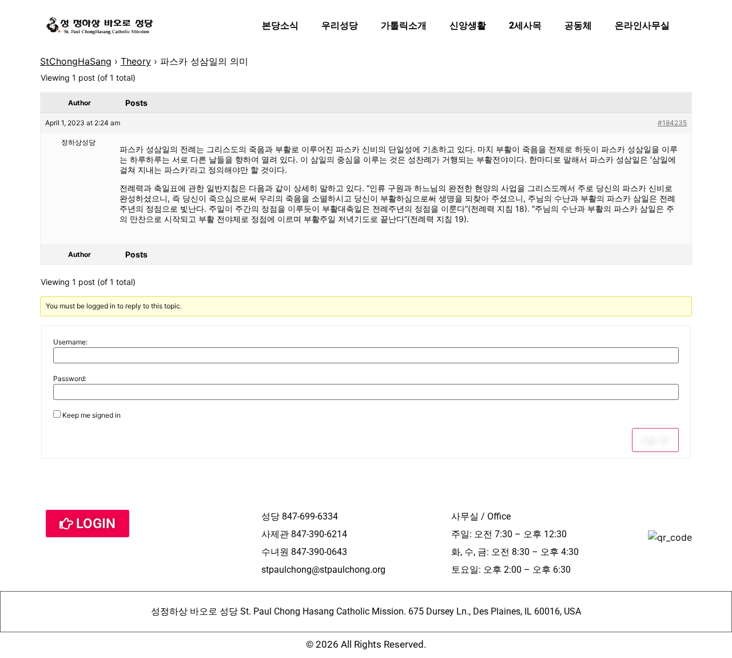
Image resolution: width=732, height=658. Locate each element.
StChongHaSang (76, 61)
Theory (136, 61)
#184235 (672, 122)
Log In (655, 440)
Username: (70, 342)
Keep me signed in (91, 415)
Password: (69, 378)
